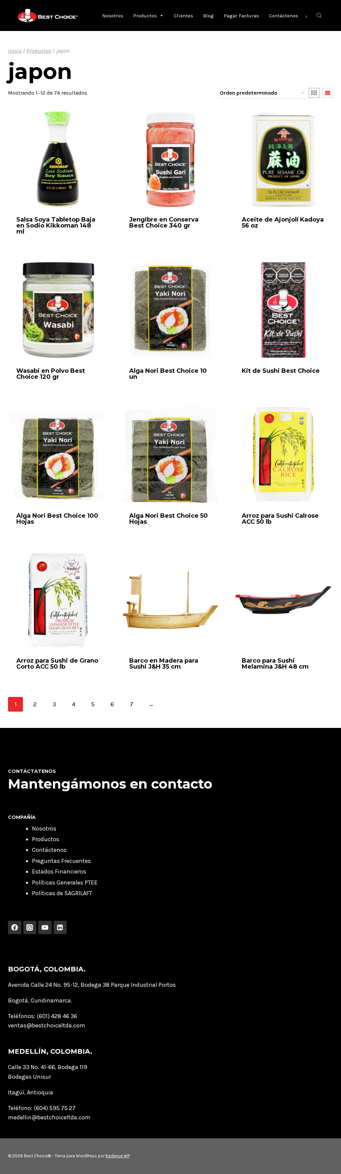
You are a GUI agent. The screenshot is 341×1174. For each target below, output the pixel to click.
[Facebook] (14, 927)
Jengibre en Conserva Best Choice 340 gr (163, 222)
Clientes (183, 16)
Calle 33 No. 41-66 (31, 1067)
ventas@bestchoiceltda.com (46, 1025)
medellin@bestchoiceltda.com (49, 1117)
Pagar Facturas (241, 16)
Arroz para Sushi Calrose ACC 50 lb (280, 518)
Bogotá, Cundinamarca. (40, 1000)
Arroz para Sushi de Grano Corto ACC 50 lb (57, 663)
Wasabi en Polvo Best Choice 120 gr (50, 373)
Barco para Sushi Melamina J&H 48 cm (275, 663)
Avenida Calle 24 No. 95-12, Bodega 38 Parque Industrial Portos (92, 984)
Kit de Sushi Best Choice (281, 370)
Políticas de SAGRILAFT (62, 893)
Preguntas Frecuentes (61, 861)
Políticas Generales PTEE (65, 882)
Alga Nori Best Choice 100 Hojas (57, 518)
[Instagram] (30, 927)
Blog (208, 16)
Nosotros (112, 16)
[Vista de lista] (327, 93)
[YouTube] (45, 927)
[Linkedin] (60, 927)
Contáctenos (283, 16)
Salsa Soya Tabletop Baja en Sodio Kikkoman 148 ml (55, 225)
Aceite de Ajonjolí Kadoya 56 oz (283, 222)
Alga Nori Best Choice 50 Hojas (168, 518)
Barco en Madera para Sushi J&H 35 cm (163, 663)
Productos (145, 16)
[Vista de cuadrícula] (314, 93)
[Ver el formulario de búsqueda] (319, 16)
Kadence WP (118, 1155)
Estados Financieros (59, 871)
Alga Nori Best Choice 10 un (168, 373)
